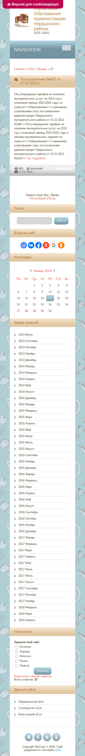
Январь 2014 (42, 271)
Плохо (24, 661)
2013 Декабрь (27, 360)
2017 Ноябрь (27, 601)
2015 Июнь (26, 436)
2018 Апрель (27, 620)
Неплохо (25, 656)
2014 (31, 69)
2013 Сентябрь (28, 341)
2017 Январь (27, 537)
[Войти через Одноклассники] (61, 245)
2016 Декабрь (27, 531)
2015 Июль (26, 442)
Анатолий (36, 168)
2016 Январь (27, 474)
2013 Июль (26, 334)
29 (34, 310)
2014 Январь (27, 366)
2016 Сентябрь (28, 512)
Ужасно (24, 665)
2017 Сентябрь (28, 588)
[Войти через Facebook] (38, 245)
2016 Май (25, 499)
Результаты (21, 676)
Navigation (27, 49)
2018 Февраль (28, 607)
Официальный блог (31, 701)
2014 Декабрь (27, 398)
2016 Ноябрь (27, 525)
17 (50, 298)
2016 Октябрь (27, 518)
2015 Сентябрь (28, 455)
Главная (19, 69)
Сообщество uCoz (30, 708)
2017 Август (26, 582)
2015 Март (25, 417)
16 (42, 298)
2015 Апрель (27, 423)
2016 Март (25, 486)
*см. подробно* (36, 158)
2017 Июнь (26, 569)
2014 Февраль (28, 372)
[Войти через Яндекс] (46, 245)
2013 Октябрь (27, 347)
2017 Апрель (27, 556)
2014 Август (26, 391)
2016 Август (26, 506)
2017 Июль (26, 575)
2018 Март (25, 613)
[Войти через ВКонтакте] (31, 245)
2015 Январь (27, 404)
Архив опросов (41, 676)
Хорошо (25, 651)
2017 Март (25, 550)
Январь (42, 69)
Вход (52, 198)
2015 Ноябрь (27, 461)
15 (34, 298)
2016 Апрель (27, 493)
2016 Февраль (28, 480)
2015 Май (25, 429)
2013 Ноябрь (27, 353)
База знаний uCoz (30, 714)
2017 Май (25, 563)
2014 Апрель (27, 379)
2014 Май (25, 385)
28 (26, 310)
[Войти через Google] (53, 245)
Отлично (25, 646)
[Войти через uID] (23, 245)
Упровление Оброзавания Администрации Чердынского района (50, 18)
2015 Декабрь (27, 467)
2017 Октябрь (27, 594)
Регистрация (38, 198)
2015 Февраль (28, 410)
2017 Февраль (28, 544)
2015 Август (26, 448)
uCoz (58, 750)
